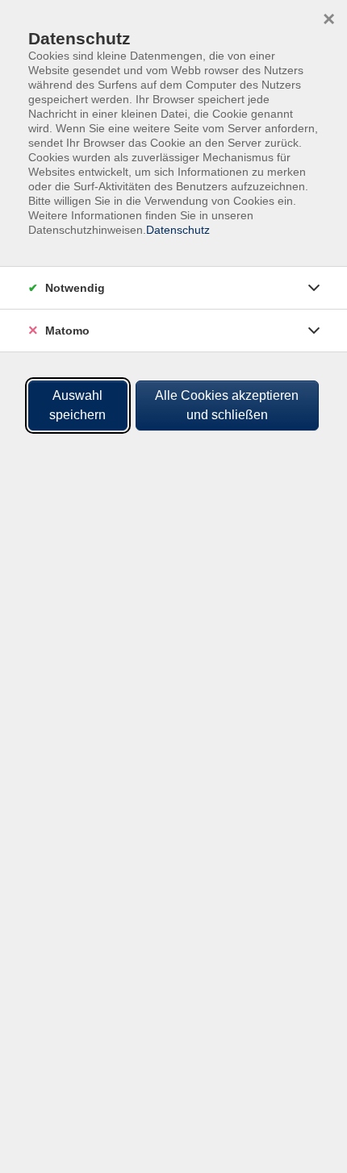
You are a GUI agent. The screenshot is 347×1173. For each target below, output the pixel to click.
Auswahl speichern (77, 405)
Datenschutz (178, 229)
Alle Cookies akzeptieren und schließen (227, 405)
